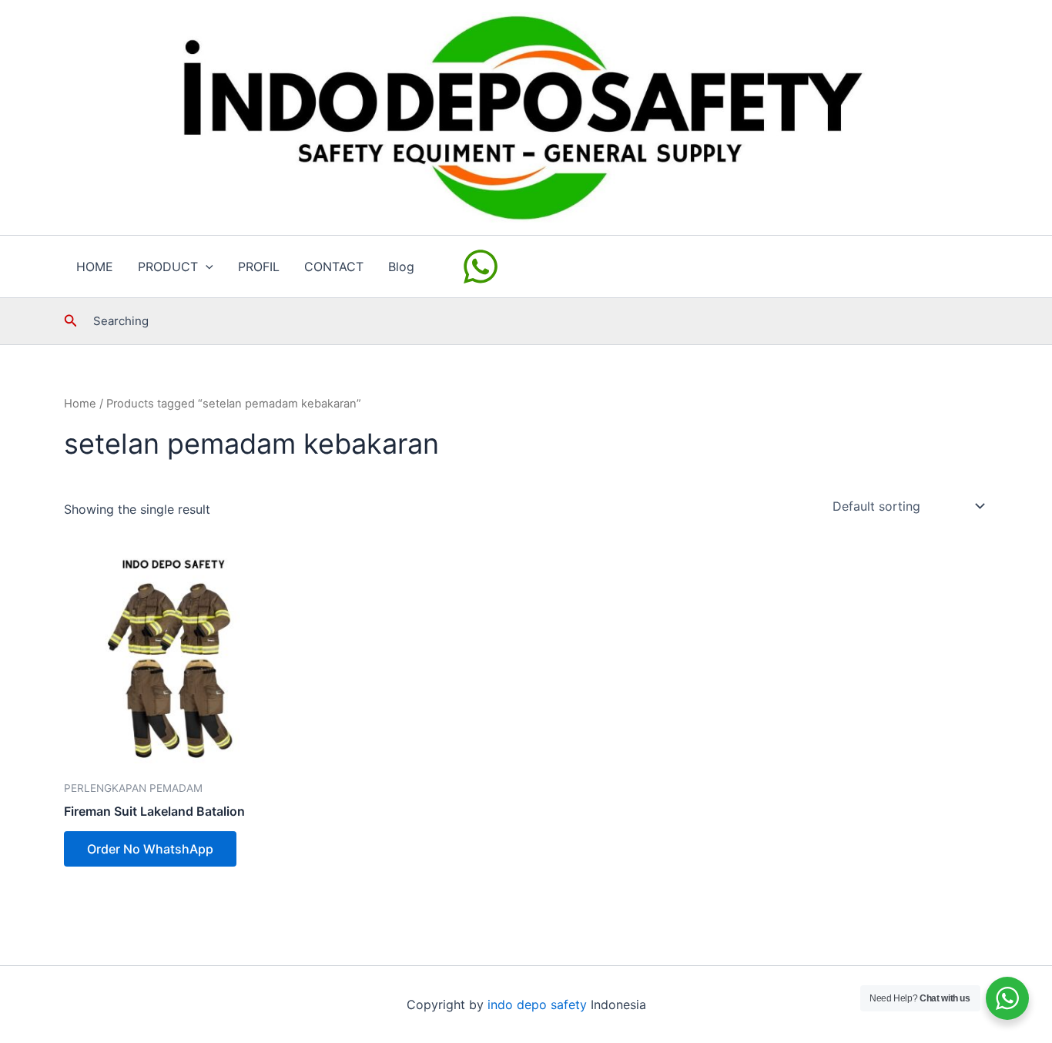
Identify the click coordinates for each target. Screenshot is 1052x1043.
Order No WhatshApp (150, 849)
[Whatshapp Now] (482, 266)
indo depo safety (537, 1004)
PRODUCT (168, 266)
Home (80, 404)
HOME (94, 266)
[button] (205, 266)
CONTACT (334, 266)
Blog (401, 266)
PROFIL (259, 266)
